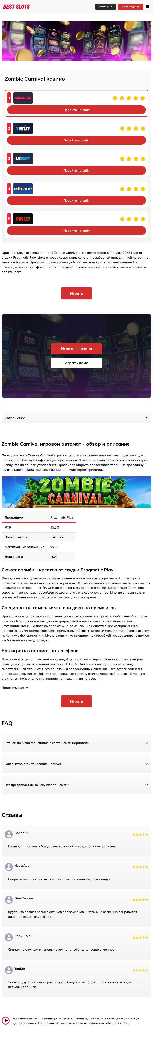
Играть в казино (76, 348)
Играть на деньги (130, 6)
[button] (76, 417)
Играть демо (105, 6)
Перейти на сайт (76, 110)
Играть (76, 293)
